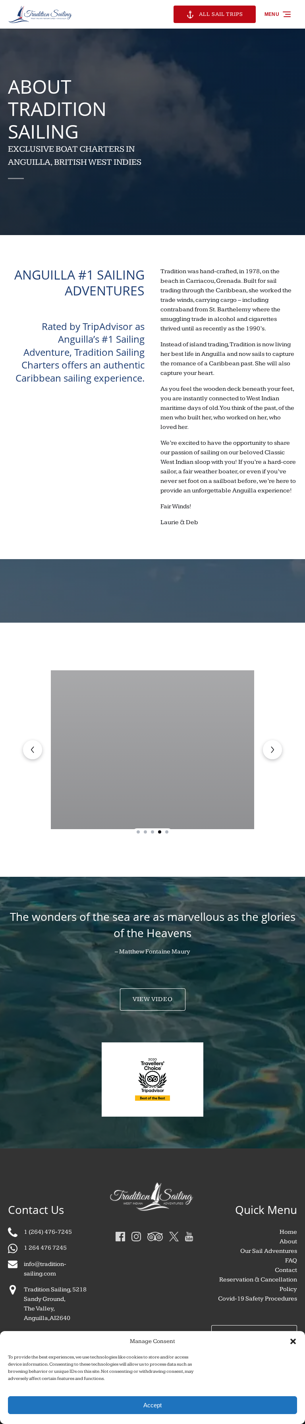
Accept (152, 1405)
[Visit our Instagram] (136, 1236)
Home (288, 1232)
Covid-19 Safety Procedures (257, 1298)
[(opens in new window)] (152, 1063)
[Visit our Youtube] (189, 1236)
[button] (293, 1341)
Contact (286, 1270)
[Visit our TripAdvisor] (155, 1236)
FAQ (291, 1260)
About (288, 1241)
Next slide (272, 749)
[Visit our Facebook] (120, 1236)
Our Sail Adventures (268, 1251)
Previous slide (32, 749)
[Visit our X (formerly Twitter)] (174, 1236)
